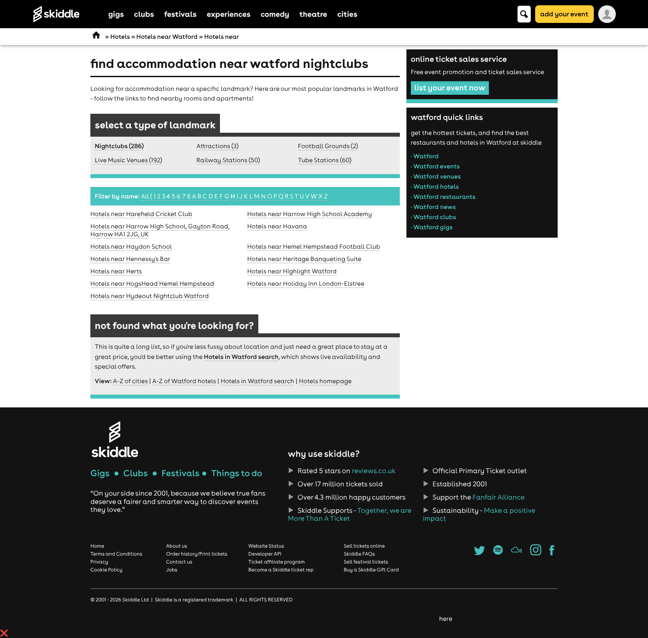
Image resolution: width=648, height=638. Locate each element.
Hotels (120, 37)
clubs (144, 14)
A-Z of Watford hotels (184, 381)
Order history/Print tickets (196, 554)
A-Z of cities (130, 381)
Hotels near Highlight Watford (292, 271)
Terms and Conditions (116, 554)
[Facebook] (551, 553)
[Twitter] (479, 553)
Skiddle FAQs (359, 554)
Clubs (135, 473)
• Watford (425, 156)
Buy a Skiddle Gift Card (371, 570)
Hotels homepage (325, 381)
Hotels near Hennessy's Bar (130, 259)
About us (176, 546)
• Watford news (433, 207)
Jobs (172, 570)
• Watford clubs (433, 217)
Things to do (236, 473)
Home (97, 546)
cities (347, 14)
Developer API (264, 554)
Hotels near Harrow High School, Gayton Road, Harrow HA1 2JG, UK (160, 230)
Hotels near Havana (277, 226)
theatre (313, 14)
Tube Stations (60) (324, 160)
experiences (228, 14)
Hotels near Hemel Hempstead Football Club (313, 246)
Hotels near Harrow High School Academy (309, 214)
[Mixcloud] (516, 553)
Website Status (266, 546)
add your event (564, 14)
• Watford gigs (432, 227)
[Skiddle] (114, 439)
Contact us (179, 562)
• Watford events (435, 166)
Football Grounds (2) (328, 146)
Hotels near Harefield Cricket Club (141, 214)
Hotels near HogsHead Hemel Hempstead (152, 283)
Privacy (99, 562)
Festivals (180, 473)
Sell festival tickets (366, 562)
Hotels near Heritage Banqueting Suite (304, 259)
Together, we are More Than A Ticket (349, 514)
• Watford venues (436, 176)
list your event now (449, 87)
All (145, 196)
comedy (275, 14)
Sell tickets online (364, 546)
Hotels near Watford (166, 37)
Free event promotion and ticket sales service (477, 72)
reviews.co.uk (373, 470)
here (445, 619)
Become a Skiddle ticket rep (280, 570)
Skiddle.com (68, 14)
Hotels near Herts (116, 271)
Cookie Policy (106, 570)
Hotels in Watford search (241, 357)
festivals (180, 14)
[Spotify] (498, 553)
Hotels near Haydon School (131, 246)
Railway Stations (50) (228, 160)
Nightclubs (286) (119, 146)
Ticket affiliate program (276, 562)
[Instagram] (535, 553)
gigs (116, 14)
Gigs (99, 473)
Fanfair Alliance (499, 497)
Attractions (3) (217, 146)
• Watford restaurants (443, 197)
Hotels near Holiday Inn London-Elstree (306, 283)
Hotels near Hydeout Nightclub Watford (149, 296)
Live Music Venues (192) (128, 160)
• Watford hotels (435, 186)
